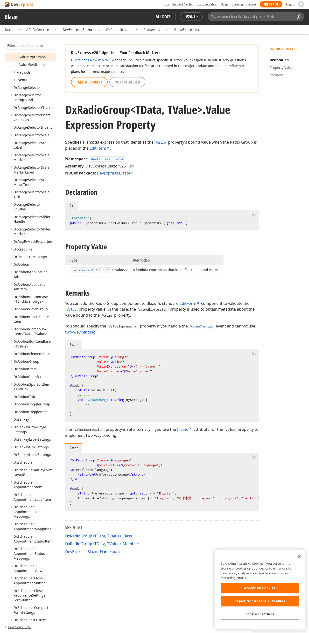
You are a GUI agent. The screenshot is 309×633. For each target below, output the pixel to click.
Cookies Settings (260, 614)
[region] (260, 589)
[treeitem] (32, 57)
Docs (9, 29)
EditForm (98, 148)
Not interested (127, 82)
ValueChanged (201, 326)
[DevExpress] (19, 4)
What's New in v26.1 (94, 60)
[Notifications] (301, 4)
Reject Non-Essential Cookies (260, 601)
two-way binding (80, 332)
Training (237, 4)
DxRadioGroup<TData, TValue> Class (98, 536)
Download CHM (19, 627)
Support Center (182, 4)
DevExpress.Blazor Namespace (93, 551)
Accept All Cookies (260, 588)
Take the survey (89, 82)
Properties (151, 29)
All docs (163, 16)
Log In (290, 4)
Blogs (224, 4)
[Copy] (254, 214)
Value (161, 142)
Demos (251, 4)
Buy (166, 4)
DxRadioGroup (118, 29)
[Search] (299, 16)
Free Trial (271, 4)
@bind (183, 429)
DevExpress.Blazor (77, 29)
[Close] (299, 556)
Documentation (207, 4)
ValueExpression (187, 29)
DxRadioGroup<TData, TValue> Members (102, 543)
